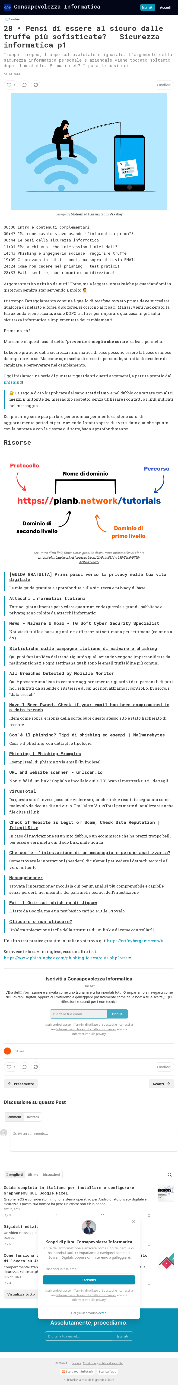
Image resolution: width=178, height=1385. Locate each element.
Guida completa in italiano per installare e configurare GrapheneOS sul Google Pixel (69, 1190)
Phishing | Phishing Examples (45, 753)
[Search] (169, 1174)
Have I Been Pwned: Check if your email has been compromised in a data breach (89, 707)
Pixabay (116, 214)
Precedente (24, 1083)
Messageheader (26, 877)
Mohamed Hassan (85, 214)
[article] (89, 1201)
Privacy (76, 1363)
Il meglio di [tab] (14, 1175)
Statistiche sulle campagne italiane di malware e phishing (83, 648)
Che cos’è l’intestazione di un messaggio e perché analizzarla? (89, 852)
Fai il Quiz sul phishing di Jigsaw (53, 902)
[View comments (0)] (24, 84)
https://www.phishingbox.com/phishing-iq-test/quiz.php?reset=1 (68, 957)
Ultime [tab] (33, 1175)
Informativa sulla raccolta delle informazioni (86, 1295)
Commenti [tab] (14, 1117)
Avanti (158, 1083)
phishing (13, 382)
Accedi (166, 7)
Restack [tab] (33, 1117)
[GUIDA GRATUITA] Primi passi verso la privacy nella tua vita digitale (87, 576)
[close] (133, 1221)
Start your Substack (79, 1371)
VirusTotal (22, 791)
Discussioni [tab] (51, 1175)
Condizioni (89, 1363)
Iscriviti (147, 7)
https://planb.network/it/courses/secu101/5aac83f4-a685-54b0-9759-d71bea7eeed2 (89, 559)
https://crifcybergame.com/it (135, 940)
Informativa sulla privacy (89, 1300)
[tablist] (23, 1117)
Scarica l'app (107, 1371)
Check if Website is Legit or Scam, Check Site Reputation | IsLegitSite (84, 824)
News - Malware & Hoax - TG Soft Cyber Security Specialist (84, 623)
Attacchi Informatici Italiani (47, 598)
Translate (14, 19)
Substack (70, 1380)
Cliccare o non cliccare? (40, 921)
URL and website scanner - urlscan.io (56, 772)
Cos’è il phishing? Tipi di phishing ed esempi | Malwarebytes (87, 735)
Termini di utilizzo (86, 1290)
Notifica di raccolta (111, 1363)
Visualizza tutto (21, 1294)
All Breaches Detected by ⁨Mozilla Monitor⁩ (61, 673)
